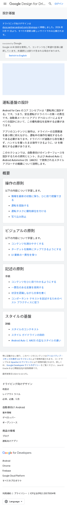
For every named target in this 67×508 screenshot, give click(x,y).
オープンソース (9, 422)
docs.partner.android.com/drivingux (19, 27)
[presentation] (33, 173)
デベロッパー (9, 417)
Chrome (6, 466)
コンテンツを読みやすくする (27, 243)
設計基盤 (8, 13)
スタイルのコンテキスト (25, 329)
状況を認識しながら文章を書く (28, 293)
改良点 (5, 389)
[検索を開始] (50, 4)
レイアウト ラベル (11, 394)
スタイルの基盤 (18, 316)
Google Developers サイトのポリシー (24, 365)
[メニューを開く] (5, 3)
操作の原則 (14, 183)
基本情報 (6, 412)
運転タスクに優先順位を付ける (28, 211)
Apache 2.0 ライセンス (21, 362)
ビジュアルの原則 (20, 230)
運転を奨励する (20, 205)
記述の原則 (14, 269)
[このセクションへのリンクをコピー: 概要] (14, 173)
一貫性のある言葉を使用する (27, 287)
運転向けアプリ (10, 441)
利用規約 (6, 493)
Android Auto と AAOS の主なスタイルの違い (36, 340)
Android (6, 461)
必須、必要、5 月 (10, 399)
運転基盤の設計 (15, 102)
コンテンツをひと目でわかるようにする (33, 281)
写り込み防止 (18, 216)
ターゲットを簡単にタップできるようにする (36, 249)
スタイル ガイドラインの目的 (27, 334)
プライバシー (20, 493)
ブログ (5, 436)
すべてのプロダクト (12, 480)
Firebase (6, 471)
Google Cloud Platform (13, 475)
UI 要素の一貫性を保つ (24, 254)
